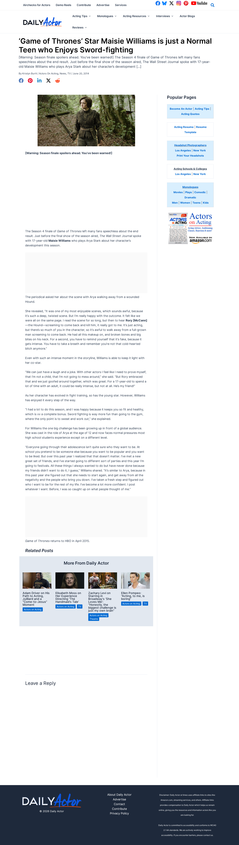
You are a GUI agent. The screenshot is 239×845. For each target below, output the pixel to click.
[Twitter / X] (48, 80)
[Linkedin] (39, 80)
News (63, 73)
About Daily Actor (119, 794)
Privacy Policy (119, 813)
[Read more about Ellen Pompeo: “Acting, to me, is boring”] (135, 580)
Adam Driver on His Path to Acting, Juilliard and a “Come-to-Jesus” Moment (36, 598)
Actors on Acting (48, 73)
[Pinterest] (30, 80)
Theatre (94, 618)
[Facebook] (21, 80)
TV (69, 73)
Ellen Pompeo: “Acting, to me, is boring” (133, 596)
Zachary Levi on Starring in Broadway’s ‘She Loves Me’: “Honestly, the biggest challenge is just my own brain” (102, 601)
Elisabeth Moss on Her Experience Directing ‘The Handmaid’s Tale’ (68, 597)
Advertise (119, 799)
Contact (119, 804)
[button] (213, 5)
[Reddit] (57, 80)
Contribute (119, 808)
